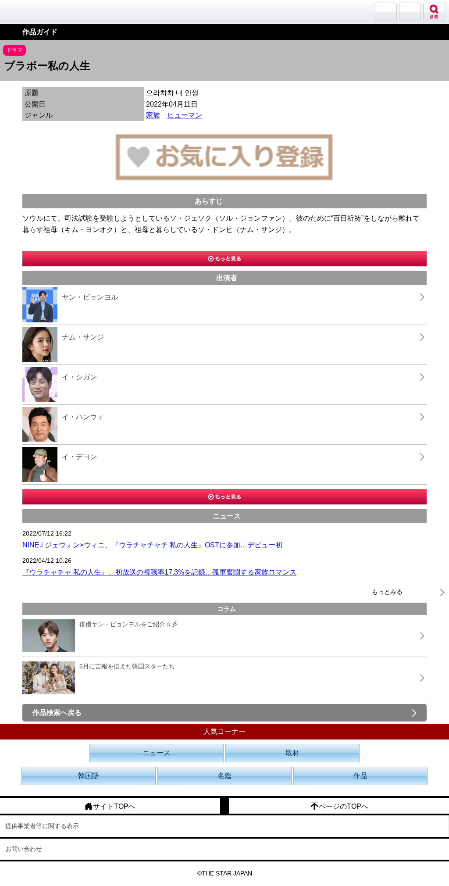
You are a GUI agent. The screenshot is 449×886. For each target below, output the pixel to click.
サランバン (385, 12)
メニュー (409, 12)
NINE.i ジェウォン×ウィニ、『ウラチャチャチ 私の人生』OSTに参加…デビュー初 (152, 545)
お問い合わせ (23, 848)
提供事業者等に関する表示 (42, 825)
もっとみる (387, 591)
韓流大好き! (29, 11)
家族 (153, 115)
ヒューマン (184, 115)
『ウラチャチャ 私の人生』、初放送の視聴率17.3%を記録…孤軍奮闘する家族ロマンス (159, 572)
